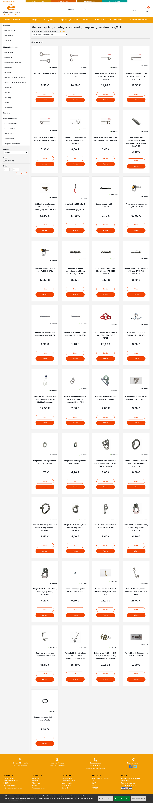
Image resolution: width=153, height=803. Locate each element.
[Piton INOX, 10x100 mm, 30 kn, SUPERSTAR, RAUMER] (45, 126)
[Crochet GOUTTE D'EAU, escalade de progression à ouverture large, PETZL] (75, 194)
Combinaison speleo (68, 780)
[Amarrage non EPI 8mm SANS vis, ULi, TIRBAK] (136, 321)
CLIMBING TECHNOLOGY (100, 778)
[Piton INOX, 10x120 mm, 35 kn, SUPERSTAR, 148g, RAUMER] (75, 125)
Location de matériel (138, 20)
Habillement (9, 108)
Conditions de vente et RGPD (130, 778)
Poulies (7, 93)
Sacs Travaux (9, 138)
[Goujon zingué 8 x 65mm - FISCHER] (105, 190)
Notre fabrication (13, 20)
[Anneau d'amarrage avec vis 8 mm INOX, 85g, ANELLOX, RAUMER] (45, 515)
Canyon (34, 785)
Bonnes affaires (10, 30)
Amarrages (8, 57)
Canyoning (49, 20)
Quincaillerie (9, 87)
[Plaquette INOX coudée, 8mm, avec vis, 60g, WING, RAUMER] (136, 515)
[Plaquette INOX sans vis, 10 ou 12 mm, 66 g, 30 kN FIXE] (136, 385)
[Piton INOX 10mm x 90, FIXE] (45, 64)
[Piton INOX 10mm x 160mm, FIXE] (75, 64)
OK (22, 173)
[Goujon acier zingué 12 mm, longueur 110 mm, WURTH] (75, 319)
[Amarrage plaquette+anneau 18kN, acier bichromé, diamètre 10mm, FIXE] (75, 385)
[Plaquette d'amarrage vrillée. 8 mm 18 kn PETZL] (75, 451)
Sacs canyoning (10, 128)
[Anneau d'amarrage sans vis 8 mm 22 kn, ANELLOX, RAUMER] (136, 451)
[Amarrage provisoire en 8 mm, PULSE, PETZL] (45, 257)
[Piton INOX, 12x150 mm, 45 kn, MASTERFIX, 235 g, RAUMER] (136, 62)
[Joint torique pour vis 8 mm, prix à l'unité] (45, 707)
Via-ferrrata (36, 783)
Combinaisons (10, 133)
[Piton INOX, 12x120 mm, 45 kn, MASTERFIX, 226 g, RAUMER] (105, 64)
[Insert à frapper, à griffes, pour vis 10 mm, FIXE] (75, 579)
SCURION (95, 788)
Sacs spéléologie (10, 123)
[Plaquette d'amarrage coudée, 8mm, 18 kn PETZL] (45, 451)
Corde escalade (67, 778)
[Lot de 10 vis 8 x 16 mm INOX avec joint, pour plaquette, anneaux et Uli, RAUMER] (105, 643)
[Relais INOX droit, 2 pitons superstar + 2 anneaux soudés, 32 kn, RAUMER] (75, 643)
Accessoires (9, 52)
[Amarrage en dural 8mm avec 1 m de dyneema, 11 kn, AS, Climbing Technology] (44, 387)
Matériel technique (50, 31)
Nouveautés (9, 35)
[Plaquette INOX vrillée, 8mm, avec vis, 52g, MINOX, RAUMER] (75, 515)
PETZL (94, 785)
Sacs (7, 103)
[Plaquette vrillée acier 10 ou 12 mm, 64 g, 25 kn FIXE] (105, 387)
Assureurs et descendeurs (13, 62)
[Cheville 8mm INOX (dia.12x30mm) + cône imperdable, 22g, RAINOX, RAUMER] (136, 128)
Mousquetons (66, 785)
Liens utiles (125, 780)
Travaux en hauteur (38, 788)
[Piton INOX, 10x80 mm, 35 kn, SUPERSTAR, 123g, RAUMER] (105, 128)
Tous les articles (37, 31)
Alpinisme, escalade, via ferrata (74, 20)
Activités (8, 40)
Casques (8, 72)
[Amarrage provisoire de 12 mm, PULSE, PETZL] (136, 193)
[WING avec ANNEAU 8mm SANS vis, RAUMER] (105, 515)
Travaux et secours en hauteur (108, 20)
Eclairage (8, 98)
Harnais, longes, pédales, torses (15, 82)
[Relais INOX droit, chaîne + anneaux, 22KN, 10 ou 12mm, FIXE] (136, 579)
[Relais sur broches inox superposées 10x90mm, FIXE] (45, 643)
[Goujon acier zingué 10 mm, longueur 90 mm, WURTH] (45, 319)
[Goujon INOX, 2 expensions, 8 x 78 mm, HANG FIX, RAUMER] (136, 255)
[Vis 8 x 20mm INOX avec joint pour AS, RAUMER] (136, 640)
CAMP (94, 783)
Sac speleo (65, 788)
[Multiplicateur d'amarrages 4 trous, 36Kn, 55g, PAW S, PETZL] (105, 320)
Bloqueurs (8, 67)
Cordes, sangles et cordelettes (15, 77)
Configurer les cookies (128, 785)
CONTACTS (8, 775)
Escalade (35, 780)
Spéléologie (32, 20)
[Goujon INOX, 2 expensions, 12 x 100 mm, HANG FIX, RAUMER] (105, 255)
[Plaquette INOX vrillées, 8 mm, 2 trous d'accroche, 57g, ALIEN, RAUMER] (105, 451)
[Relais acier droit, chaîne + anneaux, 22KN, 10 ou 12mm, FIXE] (105, 577)
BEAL (93, 780)
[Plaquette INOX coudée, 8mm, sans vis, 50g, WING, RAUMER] (45, 579)
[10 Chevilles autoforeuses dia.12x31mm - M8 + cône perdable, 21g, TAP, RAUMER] (45, 194)
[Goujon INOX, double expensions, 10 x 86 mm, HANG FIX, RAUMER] (75, 255)
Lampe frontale (67, 783)
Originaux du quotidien (12, 144)
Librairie (6, 113)
